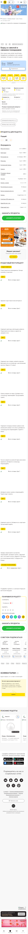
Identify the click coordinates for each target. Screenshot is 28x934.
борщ (2, 663)
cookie (11, 915)
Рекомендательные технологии (12, 795)
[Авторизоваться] (24, 2)
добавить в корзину (13, 218)
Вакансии (21, 793)
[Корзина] (21, 2)
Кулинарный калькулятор (8, 120)
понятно (21, 914)
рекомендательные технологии (7, 914)
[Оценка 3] (8, 610)
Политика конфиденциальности (16, 791)
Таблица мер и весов (7, 124)
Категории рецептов (13, 796)
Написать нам (14, 800)
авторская (4, 103)
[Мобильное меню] (1, 2)
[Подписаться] (17, 716)
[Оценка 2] (5, 610)
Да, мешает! (13, 256)
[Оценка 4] (10, 610)
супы (7, 663)
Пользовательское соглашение (10, 793)
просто (18, 663)
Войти (13, 694)
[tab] (4, 931)
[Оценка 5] (13, 610)
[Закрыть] (25, 907)
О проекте (6, 791)
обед (12, 663)
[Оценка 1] (3, 610)
